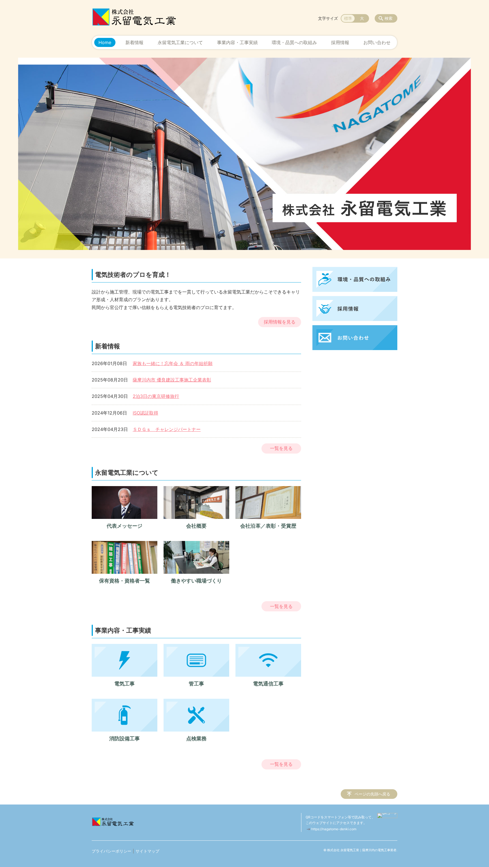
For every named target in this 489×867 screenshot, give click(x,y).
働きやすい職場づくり (196, 581)
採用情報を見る (279, 322)
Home (104, 42)
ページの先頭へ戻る (372, 793)
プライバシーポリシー (111, 851)
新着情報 (134, 42)
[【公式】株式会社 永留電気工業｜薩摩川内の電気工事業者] (134, 17)
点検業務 (196, 738)
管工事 (196, 684)
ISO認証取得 (145, 413)
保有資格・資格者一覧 (124, 581)
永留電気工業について (180, 42)
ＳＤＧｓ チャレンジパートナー (167, 429)
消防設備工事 (124, 738)
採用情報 (340, 42)
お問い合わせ (377, 42)
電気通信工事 (268, 684)
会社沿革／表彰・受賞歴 (268, 526)
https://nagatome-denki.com (333, 829)
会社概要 (196, 526)
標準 (348, 18)
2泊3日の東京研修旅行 (156, 396)
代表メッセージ (124, 526)
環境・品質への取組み (294, 42)
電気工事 (124, 684)
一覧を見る (281, 448)
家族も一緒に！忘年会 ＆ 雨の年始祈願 (173, 363)
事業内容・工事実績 (237, 42)
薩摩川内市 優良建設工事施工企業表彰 (172, 380)
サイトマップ (147, 851)
